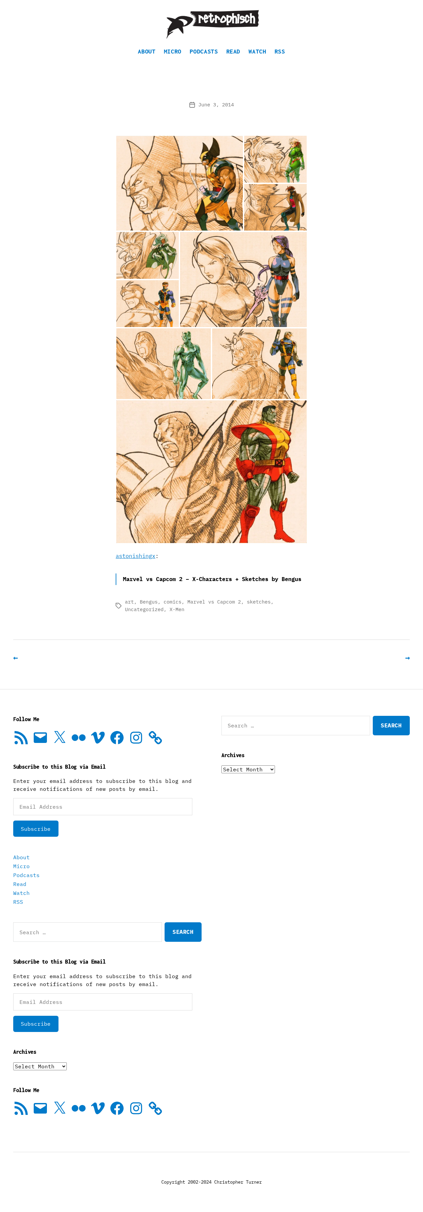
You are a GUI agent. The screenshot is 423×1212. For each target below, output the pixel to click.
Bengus (149, 602)
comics (172, 602)
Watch (257, 51)
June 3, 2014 (216, 104)
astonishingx (135, 556)
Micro (172, 51)
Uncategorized (144, 609)
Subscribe (36, 829)
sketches (259, 602)
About (146, 51)
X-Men (177, 609)
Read (233, 51)
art (129, 602)
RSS (280, 51)
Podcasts (204, 51)
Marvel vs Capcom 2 (214, 602)
